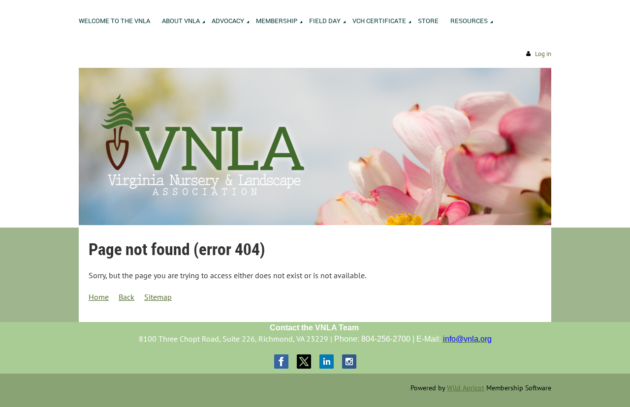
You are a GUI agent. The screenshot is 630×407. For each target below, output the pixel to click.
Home (99, 297)
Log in (543, 54)
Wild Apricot (465, 387)
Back (126, 297)
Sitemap (158, 297)
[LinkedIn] (326, 361)
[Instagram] (349, 361)
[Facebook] (281, 361)
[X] (304, 361)
